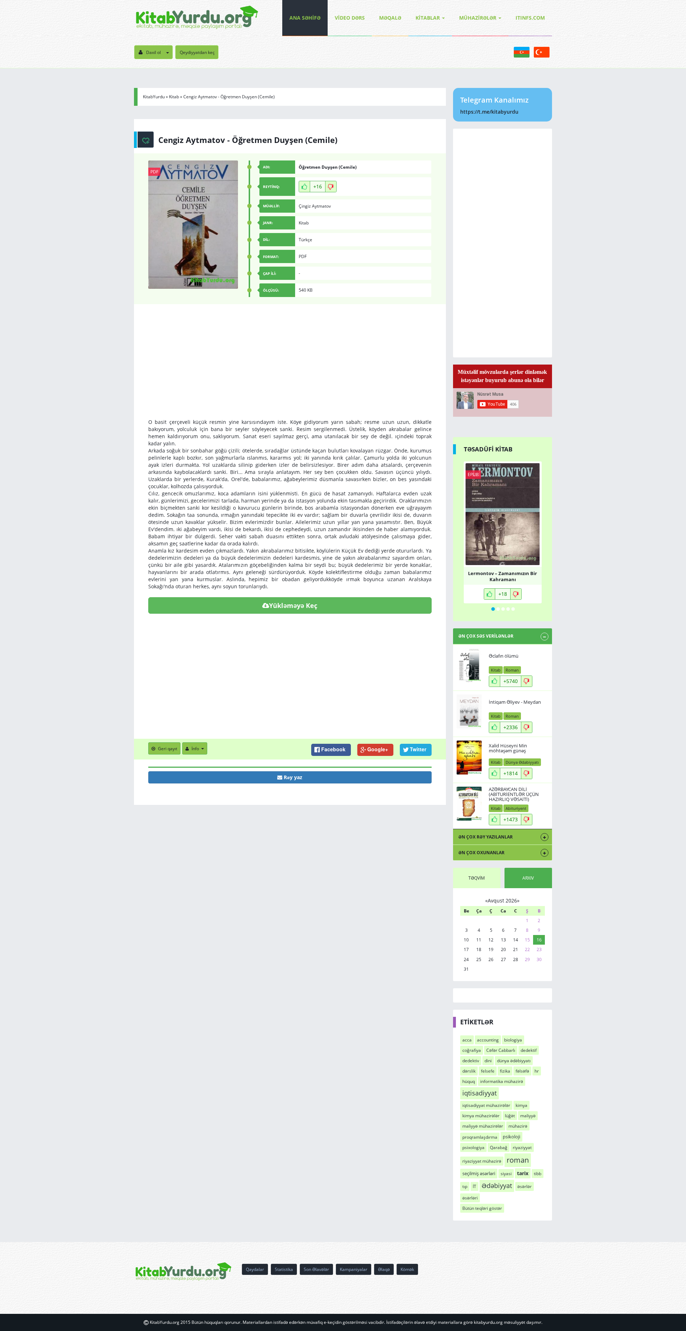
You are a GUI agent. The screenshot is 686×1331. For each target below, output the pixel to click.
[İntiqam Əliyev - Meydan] (469, 711)
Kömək (407, 1269)
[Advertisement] (290, 368)
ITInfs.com (530, 17)
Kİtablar (428, 17)
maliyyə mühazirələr (482, 1126)
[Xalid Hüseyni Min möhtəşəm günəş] (469, 758)
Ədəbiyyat (497, 1185)
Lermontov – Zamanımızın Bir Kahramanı (502, 575)
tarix (522, 1173)
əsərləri (470, 1198)
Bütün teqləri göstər (482, 1208)
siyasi (506, 1174)
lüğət (510, 1116)
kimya (521, 1105)
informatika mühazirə (501, 1081)
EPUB (473, 474)
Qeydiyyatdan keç (197, 52)
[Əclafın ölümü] (469, 665)
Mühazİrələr (477, 17)
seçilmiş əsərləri (478, 1173)
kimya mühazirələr (480, 1116)
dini (488, 1061)
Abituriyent (516, 808)
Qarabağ (498, 1147)
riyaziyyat (522, 1147)
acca (467, 1040)
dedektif (529, 1050)
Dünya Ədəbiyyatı (522, 762)
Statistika (284, 1269)
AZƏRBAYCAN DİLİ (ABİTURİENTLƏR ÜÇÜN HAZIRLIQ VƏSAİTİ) (514, 794)
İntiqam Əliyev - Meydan (515, 702)
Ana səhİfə (304, 17)
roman (518, 1160)
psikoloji (511, 1136)
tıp (464, 1186)
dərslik (469, 1071)
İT (474, 1186)
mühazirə (517, 1126)
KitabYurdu (154, 97)
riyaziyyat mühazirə (481, 1161)
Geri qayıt (167, 749)
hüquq (468, 1081)
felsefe (487, 1071)
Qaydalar (255, 1269)
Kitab (174, 97)
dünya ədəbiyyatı (514, 1061)
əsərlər (524, 1186)
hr (537, 1071)
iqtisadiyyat (479, 1093)
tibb (537, 1174)
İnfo (195, 749)
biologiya (513, 1040)
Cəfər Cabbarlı (500, 1050)
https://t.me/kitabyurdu (489, 111)
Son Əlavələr (316, 1269)
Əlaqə (384, 1269)
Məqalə (390, 17)
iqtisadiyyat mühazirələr (486, 1105)
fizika (505, 1071)
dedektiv (470, 1061)
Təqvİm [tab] (476, 878)
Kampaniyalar (353, 1269)
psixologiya (473, 1147)
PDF (154, 172)
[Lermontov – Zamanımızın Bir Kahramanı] (503, 514)
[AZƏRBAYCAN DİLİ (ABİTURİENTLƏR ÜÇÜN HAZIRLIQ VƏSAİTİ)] (469, 804)
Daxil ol (153, 52)
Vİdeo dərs (350, 17)
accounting (488, 1040)
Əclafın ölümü (503, 656)
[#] (197, 18)
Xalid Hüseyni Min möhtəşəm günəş (508, 748)
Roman (512, 670)
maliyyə (528, 1116)
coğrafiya (471, 1050)
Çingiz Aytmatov (315, 206)
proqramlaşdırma (479, 1137)
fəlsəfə (522, 1071)
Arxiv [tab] (528, 878)
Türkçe (305, 240)
